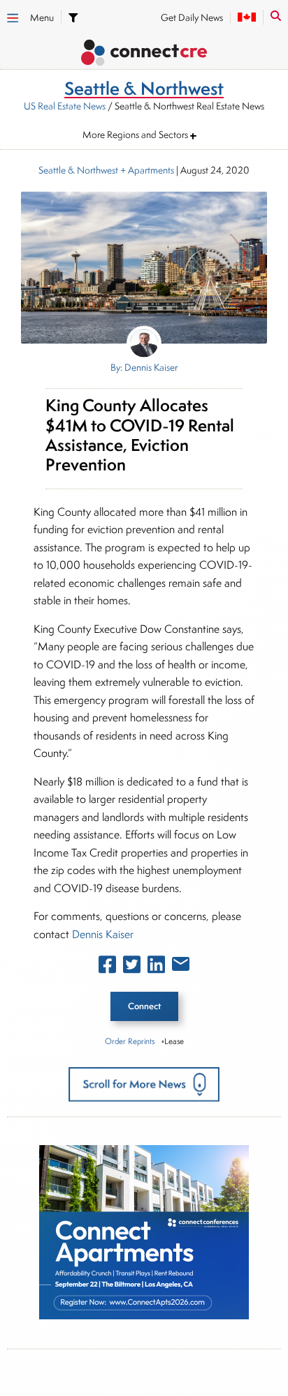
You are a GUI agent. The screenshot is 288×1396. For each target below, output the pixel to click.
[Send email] (180, 966)
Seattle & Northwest (78, 170)
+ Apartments (146, 170)
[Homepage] (144, 55)
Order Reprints (129, 1041)
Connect (144, 1006)
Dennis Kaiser (103, 934)
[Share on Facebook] (107, 967)
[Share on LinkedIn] (156, 967)
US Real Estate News (65, 106)
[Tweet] (132, 967)
